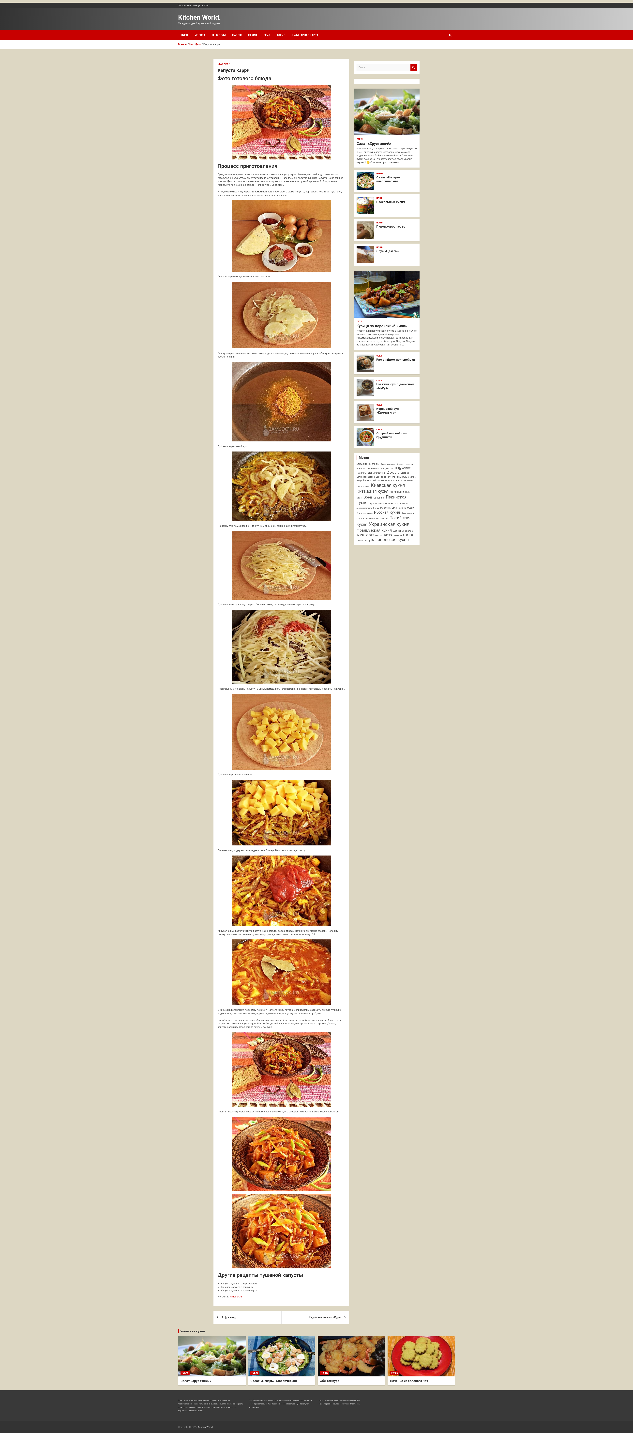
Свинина (384, 518)
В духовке (403, 468)
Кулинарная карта (305, 35)
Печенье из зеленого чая (409, 1381)
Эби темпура (329, 1381)
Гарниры (362, 472)
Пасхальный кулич (390, 202)
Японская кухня (192, 1331)
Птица (376, 508)
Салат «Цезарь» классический (388, 179)
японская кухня (393, 539)
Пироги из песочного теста (382, 503)
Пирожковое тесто (390, 226)
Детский (405, 473)
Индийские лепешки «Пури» (325, 1317)
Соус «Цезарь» (387, 251)
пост (405, 535)
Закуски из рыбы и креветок (389, 480)
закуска (388, 534)
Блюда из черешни (405, 464)
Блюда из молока (388, 464)
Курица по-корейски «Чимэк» (382, 326)
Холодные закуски (403, 531)
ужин (372, 540)
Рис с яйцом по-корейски (395, 359)
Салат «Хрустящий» (374, 143)
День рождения (377, 472)
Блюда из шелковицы (368, 468)
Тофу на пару (229, 1317)
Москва (200, 35)
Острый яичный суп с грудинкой (392, 435)
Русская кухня (387, 512)
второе (370, 534)
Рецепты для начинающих (397, 507)
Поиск (413, 67)
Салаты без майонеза (368, 518)
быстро (360, 535)
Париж (237, 35)
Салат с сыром (408, 513)
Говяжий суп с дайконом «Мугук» (395, 386)
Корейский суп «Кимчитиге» (387, 410)
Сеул (266, 35)
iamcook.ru (236, 1296)
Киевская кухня (388, 485)
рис (411, 535)
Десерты (393, 472)
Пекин (252, 35)
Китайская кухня (372, 491)
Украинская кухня (389, 524)
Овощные (379, 497)
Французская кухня (374, 530)
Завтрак (402, 476)
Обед (367, 497)
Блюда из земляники (368, 464)
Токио (281, 35)
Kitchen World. (199, 17)
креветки (398, 535)
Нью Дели (219, 35)
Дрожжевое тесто (385, 477)
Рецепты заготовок (365, 513)
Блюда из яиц (387, 468)
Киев (184, 35)
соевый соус (362, 540)
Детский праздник (366, 477)
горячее (378, 535)
